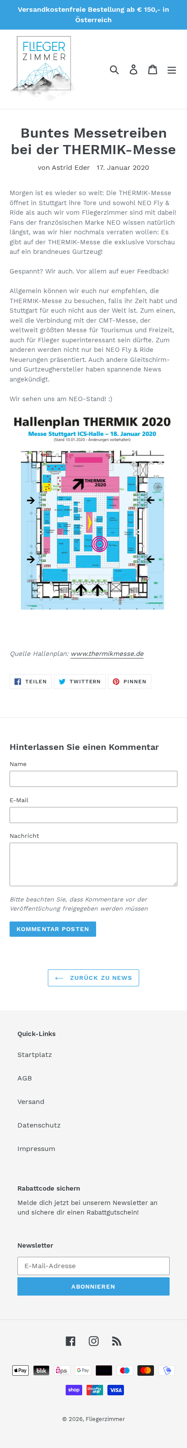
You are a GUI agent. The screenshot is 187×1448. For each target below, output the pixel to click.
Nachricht (24, 835)
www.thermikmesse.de (107, 654)
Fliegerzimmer (105, 1419)
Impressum (36, 1148)
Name (18, 763)
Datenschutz (39, 1125)
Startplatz (34, 1054)
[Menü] (171, 69)
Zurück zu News (100, 977)
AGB (24, 1078)
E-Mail (19, 800)
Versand (30, 1101)
